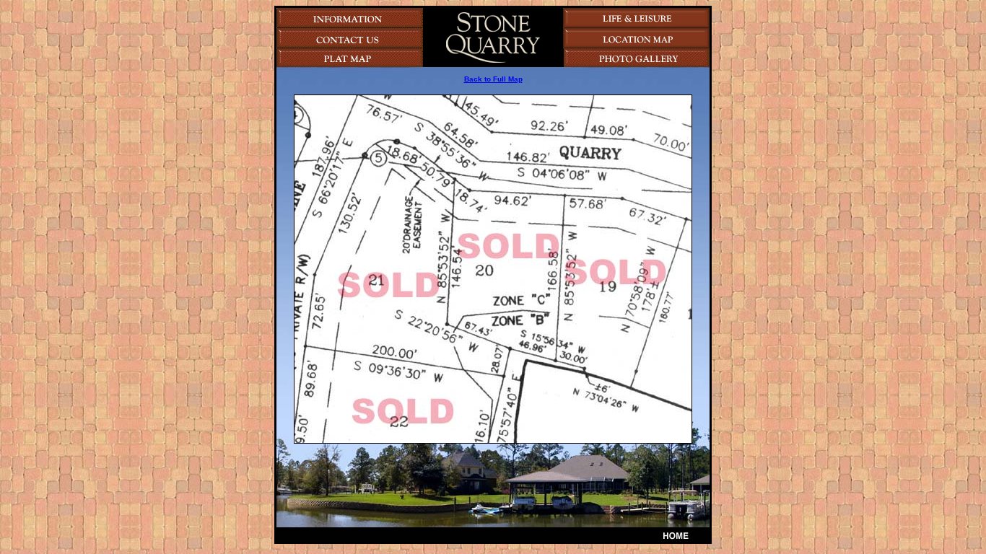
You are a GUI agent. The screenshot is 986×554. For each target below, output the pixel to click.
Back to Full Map (493, 79)
